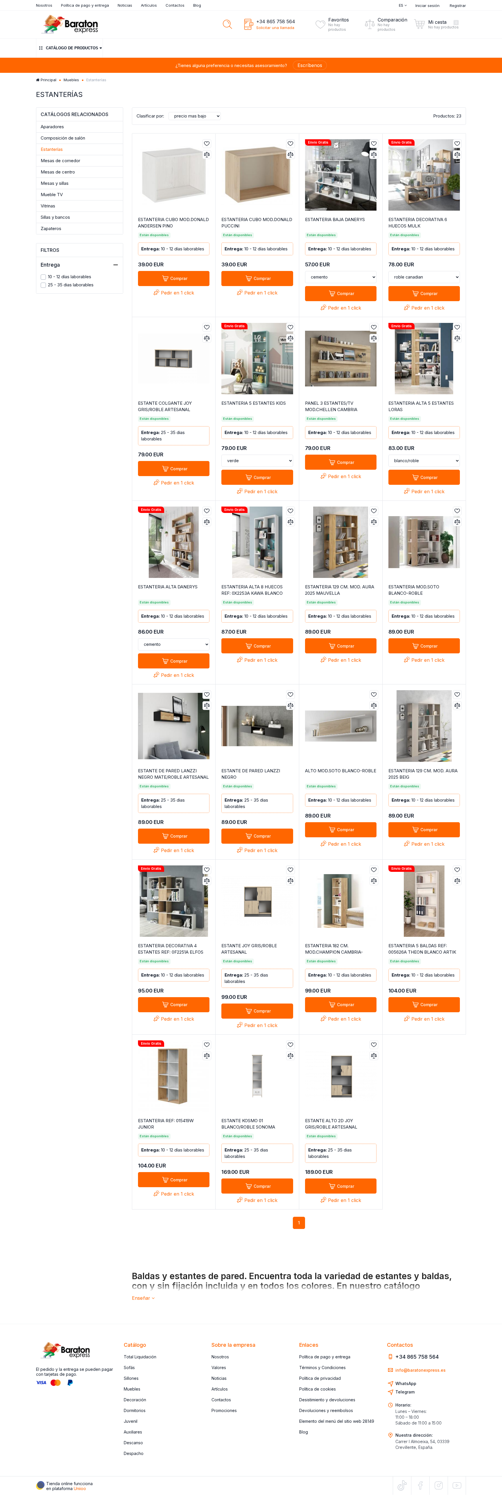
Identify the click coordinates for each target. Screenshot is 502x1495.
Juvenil (130, 1421)
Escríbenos (309, 65)
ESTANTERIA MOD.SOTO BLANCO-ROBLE (413, 590)
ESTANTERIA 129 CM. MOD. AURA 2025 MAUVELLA (339, 590)
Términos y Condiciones (322, 1367)
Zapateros (51, 228)
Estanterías (52, 149)
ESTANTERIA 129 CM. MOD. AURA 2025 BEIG (423, 774)
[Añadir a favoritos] (206, 143)
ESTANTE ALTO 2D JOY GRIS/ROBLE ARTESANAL (331, 1124)
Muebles (71, 79)
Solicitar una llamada (275, 27)
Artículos (149, 5)
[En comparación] (206, 154)
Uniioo (80, 1488)
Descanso (133, 1442)
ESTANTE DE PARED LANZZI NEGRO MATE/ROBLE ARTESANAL (173, 774)
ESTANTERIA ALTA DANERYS (168, 587)
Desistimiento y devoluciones (327, 1399)
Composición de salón (63, 138)
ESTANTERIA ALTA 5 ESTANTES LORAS (421, 406)
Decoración (135, 1399)
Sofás (129, 1367)
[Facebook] (420, 1485)
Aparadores (52, 126)
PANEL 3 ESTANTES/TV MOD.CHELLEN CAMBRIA (331, 406)
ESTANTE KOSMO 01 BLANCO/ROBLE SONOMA (248, 1124)
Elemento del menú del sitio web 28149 (336, 1421)
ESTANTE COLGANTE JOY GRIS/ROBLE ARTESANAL (165, 406)
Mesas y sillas (55, 183)
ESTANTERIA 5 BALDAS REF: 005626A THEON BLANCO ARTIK (422, 949)
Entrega (50, 265)
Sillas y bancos (55, 217)
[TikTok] (402, 1485)
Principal (48, 79)
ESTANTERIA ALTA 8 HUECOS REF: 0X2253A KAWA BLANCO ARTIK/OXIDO (252, 593)
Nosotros (44, 5)
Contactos (175, 5)
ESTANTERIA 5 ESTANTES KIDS (253, 403)
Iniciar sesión (427, 5)
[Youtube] (457, 1485)
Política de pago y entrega (85, 5)
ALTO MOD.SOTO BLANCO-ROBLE (340, 770)
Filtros (50, 250)
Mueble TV (52, 194)
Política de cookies (317, 1388)
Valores (218, 1367)
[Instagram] (439, 1485)
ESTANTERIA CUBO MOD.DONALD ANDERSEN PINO (173, 223)
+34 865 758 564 (275, 21)
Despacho (134, 1453)
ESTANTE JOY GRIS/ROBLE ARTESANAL (249, 949)
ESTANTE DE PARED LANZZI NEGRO (250, 774)
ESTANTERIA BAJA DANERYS (335, 219)
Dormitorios (135, 1410)
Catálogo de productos (72, 48)
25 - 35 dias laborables (71, 285)
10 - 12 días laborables (69, 276)
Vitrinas (48, 206)
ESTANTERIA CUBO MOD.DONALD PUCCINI (256, 223)
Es (401, 5)
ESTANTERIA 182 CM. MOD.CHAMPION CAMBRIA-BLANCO (334, 952)
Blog (197, 5)
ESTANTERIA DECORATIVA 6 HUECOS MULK (417, 223)
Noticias (125, 5)
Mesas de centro (58, 172)
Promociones (224, 1410)
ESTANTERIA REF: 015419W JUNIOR (166, 1124)
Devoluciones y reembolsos (326, 1410)
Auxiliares (133, 1431)
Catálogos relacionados (74, 114)
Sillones (131, 1378)
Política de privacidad (320, 1378)
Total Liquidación (140, 1356)
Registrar (458, 5)
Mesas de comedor (60, 160)
